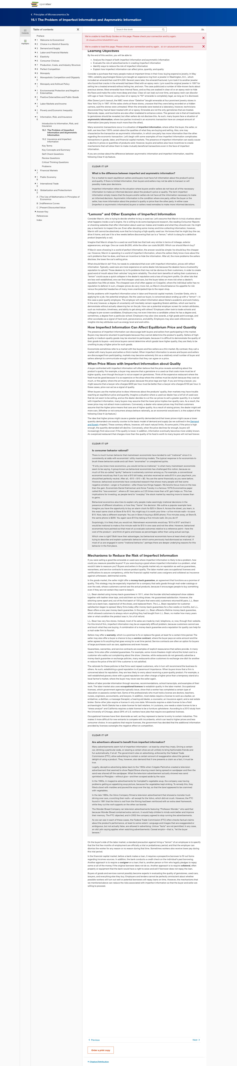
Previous (95, 1040)
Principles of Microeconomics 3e (51, 14)
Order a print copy (100, 1050)
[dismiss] (203, 38)
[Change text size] (202, 29)
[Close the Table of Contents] (78, 29)
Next (195, 1039)
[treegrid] (56, 128)
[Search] (163, 29)
